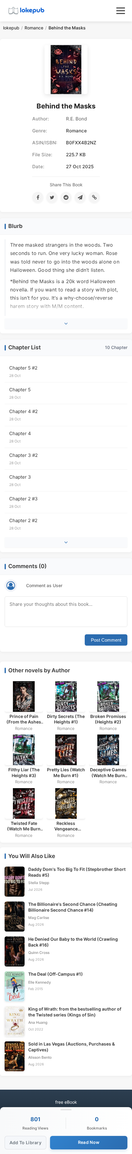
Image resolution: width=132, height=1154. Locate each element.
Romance (34, 27)
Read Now (88, 1142)
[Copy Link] (94, 197)
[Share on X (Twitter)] (51, 197)
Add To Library (25, 1142)
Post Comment (106, 640)
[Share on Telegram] (80, 197)
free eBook (66, 1102)
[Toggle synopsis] (66, 323)
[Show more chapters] (66, 542)
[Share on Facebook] (37, 197)
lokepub (11, 27)
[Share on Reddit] (66, 197)
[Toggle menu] (120, 10)
